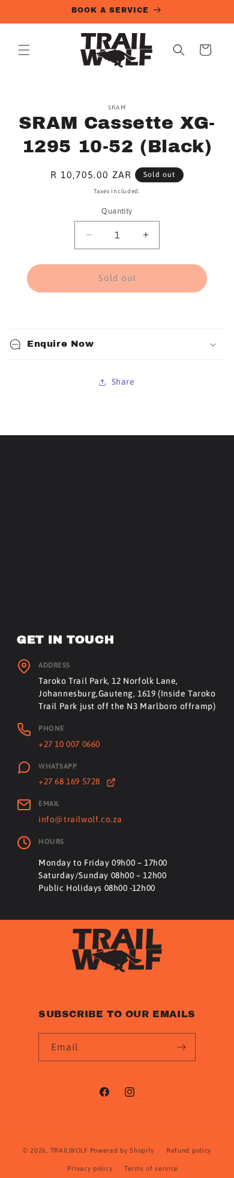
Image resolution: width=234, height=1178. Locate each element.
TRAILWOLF (69, 1150)
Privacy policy (89, 1168)
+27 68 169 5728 (70, 781)
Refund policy (188, 1150)
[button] (24, 50)
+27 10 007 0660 (69, 744)
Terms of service (151, 1168)
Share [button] (123, 381)
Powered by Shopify (122, 1150)
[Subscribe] (182, 1047)
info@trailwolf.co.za (80, 819)
